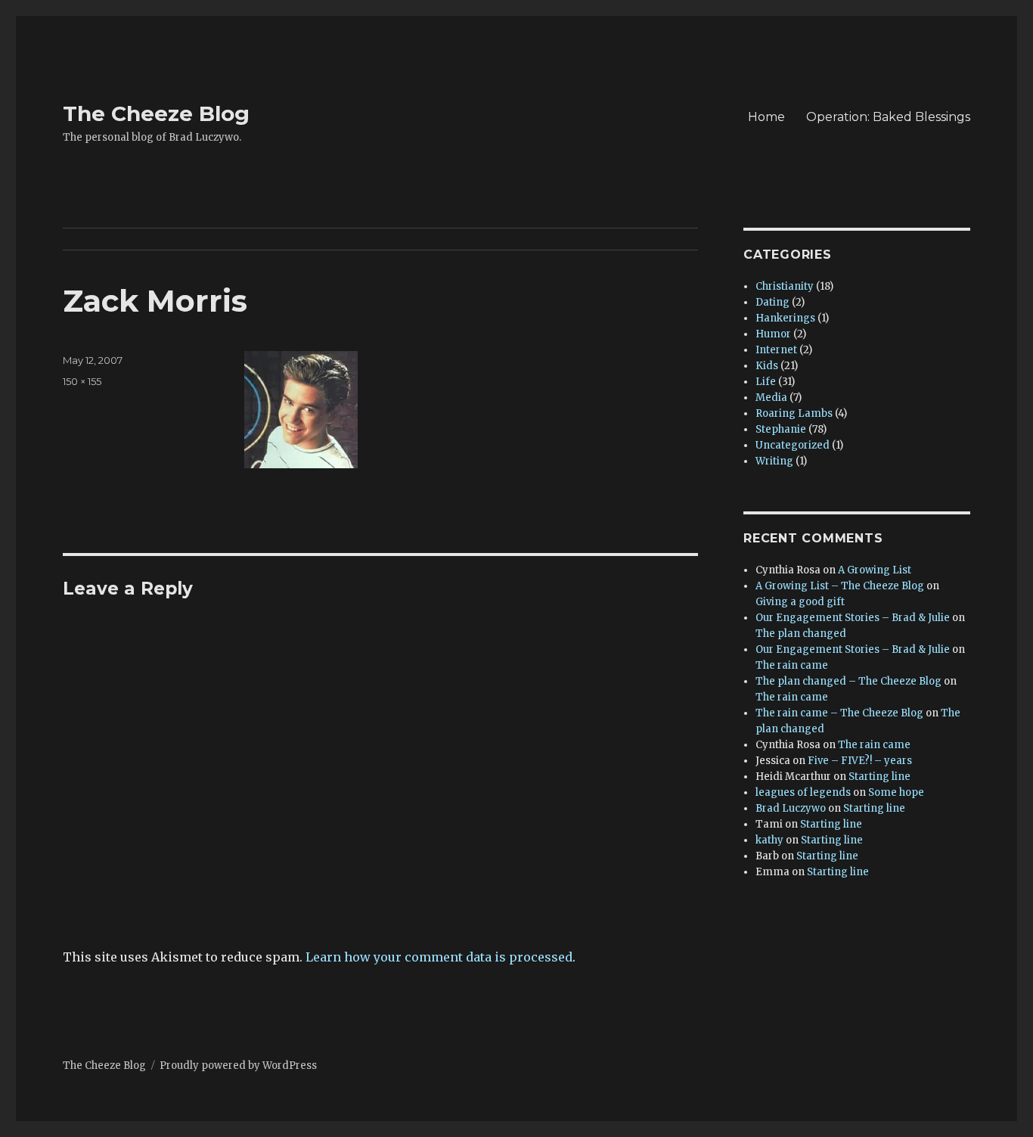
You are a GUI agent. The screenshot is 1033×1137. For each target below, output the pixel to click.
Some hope (896, 792)
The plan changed (800, 633)
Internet (776, 349)
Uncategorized (792, 445)
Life (765, 381)
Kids (766, 365)
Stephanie (780, 429)
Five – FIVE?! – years (860, 760)
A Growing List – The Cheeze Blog (839, 585)
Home (766, 117)
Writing (774, 461)
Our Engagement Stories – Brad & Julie (852, 617)
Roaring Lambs (794, 413)
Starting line (879, 776)
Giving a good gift (800, 601)
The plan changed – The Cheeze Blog (848, 681)
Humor (773, 334)
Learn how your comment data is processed (439, 957)
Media (771, 397)
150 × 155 (82, 381)
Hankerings (785, 318)
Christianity (784, 286)
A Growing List (874, 570)
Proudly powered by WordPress (238, 1065)
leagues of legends (803, 792)
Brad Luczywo (790, 808)
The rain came (791, 665)
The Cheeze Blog (156, 113)
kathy (769, 840)
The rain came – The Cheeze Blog (839, 713)
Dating (772, 302)
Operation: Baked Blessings (888, 117)
